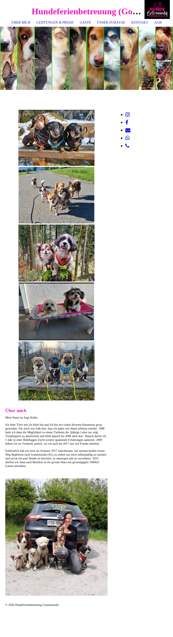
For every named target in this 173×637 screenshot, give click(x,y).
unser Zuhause (111, 22)
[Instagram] (127, 114)
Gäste (85, 22)
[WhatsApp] (127, 138)
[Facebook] (126, 122)
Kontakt (139, 22)
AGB (158, 22)
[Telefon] (127, 146)
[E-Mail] (127, 130)
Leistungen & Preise (55, 22)
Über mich (20, 22)
